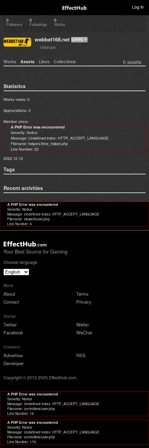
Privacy (83, 301)
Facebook (13, 332)
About (9, 293)
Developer (13, 363)
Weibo (82, 324)
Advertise (13, 355)
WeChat (84, 332)
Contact (11, 301)
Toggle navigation (8, 6)
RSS (81, 355)
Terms (82, 293)
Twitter (10, 324)
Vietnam (48, 47)
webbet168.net (52, 39)
